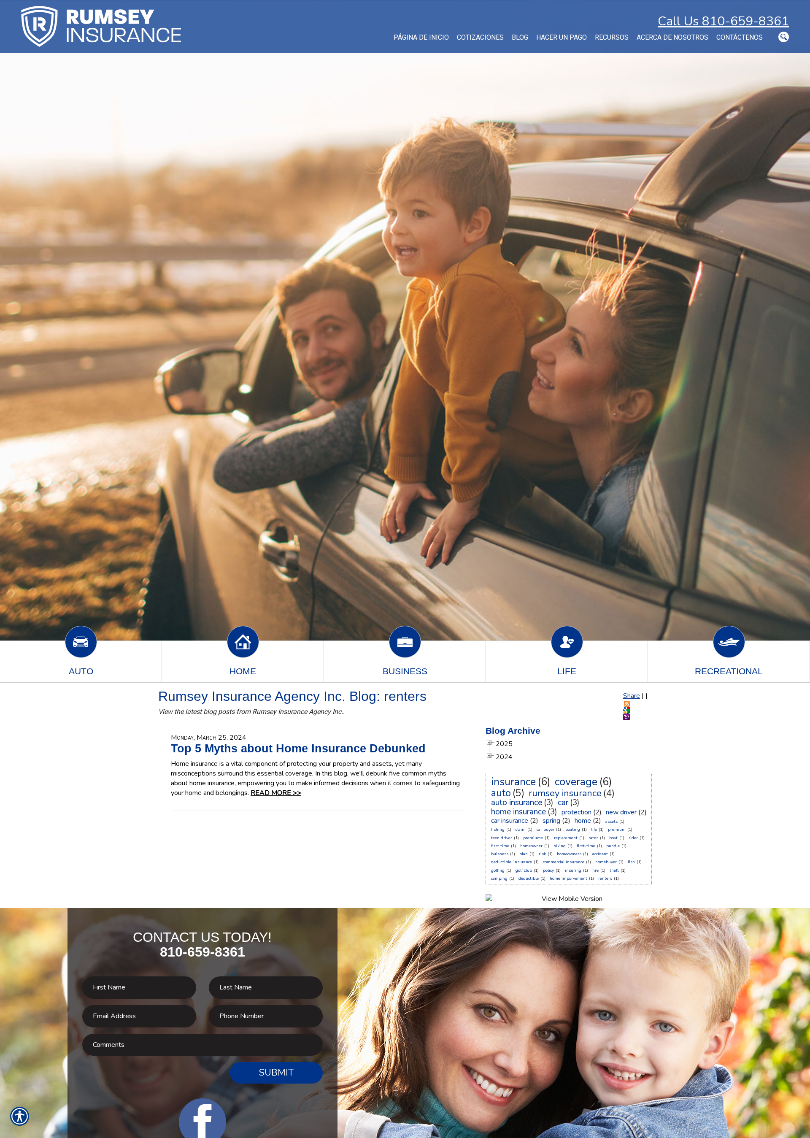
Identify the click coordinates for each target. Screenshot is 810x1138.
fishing (498, 830)
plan (523, 854)
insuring (573, 870)
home (583, 820)
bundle (613, 846)
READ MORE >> (276, 792)
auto (501, 793)
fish (631, 862)
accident (600, 854)
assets (611, 821)
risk (542, 854)
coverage (576, 782)
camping (499, 878)
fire (595, 870)
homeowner (531, 846)
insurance (513, 782)
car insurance (509, 820)
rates (593, 838)
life (594, 830)
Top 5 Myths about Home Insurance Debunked (298, 748)
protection (576, 812)
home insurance (518, 811)
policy (548, 870)
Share (631, 695)
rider (633, 838)
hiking (560, 846)
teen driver (501, 838)
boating (572, 830)
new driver (621, 812)
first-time (586, 846)
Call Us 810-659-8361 (723, 21)
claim (521, 830)
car (563, 802)
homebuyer (606, 862)
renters (605, 878)
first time (500, 846)
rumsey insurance (565, 793)
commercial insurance (563, 862)
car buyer (545, 830)
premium (617, 830)
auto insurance (516, 802)
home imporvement (568, 878)
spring (551, 820)
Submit (276, 1072)
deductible (528, 878)
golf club (524, 870)
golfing (498, 870)
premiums (533, 838)
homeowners (569, 854)
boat (613, 838)
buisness (499, 854)
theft (614, 870)
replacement (566, 838)
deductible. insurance (511, 862)
